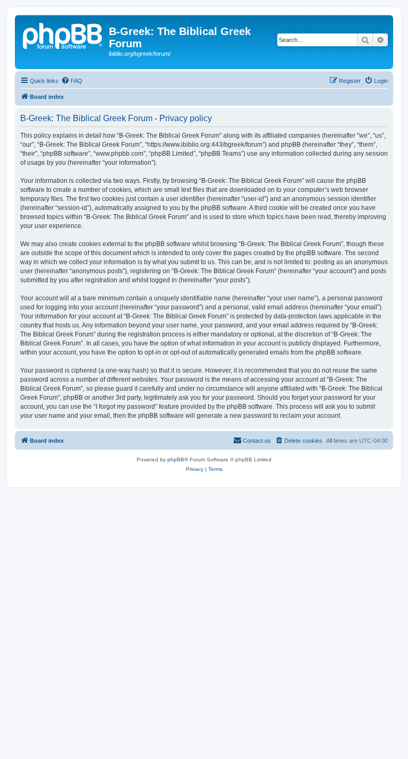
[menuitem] (71, 80)
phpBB (175, 459)
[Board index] (63, 35)
